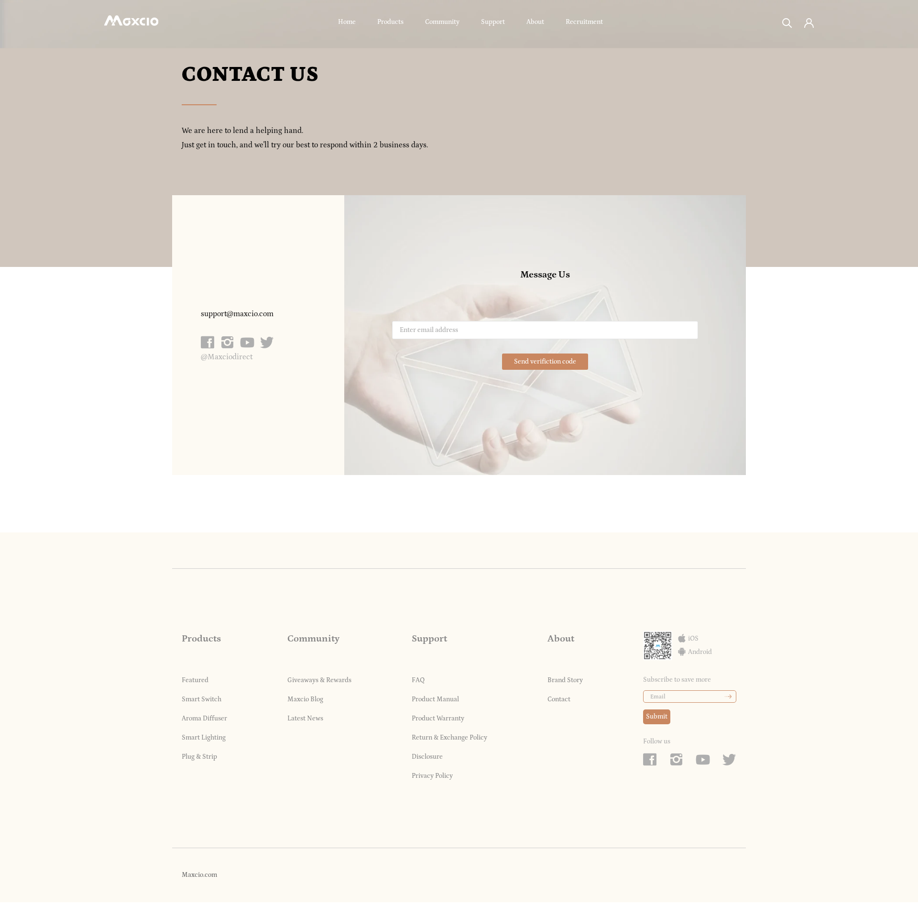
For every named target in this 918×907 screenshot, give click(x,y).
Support (493, 22)
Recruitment (584, 22)
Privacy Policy (432, 776)
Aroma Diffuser (204, 718)
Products (390, 22)
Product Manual (435, 699)
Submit (656, 716)
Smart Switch (201, 699)
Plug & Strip (199, 757)
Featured (195, 680)
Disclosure (427, 757)
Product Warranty (438, 718)
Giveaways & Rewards (319, 680)
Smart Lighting (204, 737)
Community (442, 22)
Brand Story (565, 680)
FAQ (418, 680)
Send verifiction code (545, 361)
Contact (558, 699)
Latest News (305, 718)
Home (347, 22)
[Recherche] (787, 22)
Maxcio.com (199, 875)
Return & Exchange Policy (449, 737)
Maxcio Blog (305, 699)
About (535, 22)
